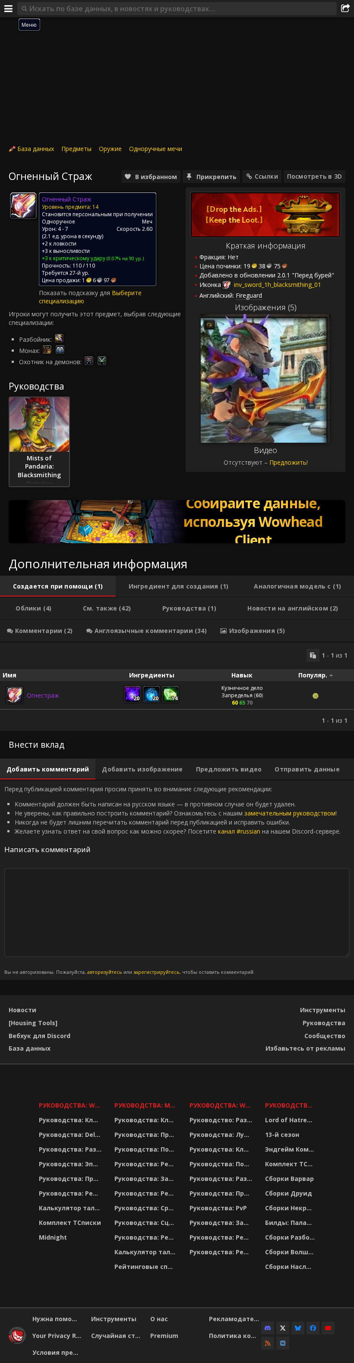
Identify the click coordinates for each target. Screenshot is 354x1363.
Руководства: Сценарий (146, 1222)
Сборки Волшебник (291, 1252)
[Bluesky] (297, 1328)
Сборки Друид (288, 1193)
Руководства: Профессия (71, 1178)
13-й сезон (282, 1134)
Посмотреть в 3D (314, 176)
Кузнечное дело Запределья (242, 691)
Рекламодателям (235, 1319)
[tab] (58, 586)
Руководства (324, 1023)
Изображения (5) (266, 307)
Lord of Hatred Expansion (291, 1120)
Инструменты (322, 1010)
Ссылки (266, 176)
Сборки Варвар (289, 1178)
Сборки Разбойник (291, 1237)
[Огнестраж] (14, 695)
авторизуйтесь (104, 972)
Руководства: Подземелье (146, 1149)
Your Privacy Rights (58, 1336)
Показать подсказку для (75, 293)
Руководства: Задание (146, 1178)
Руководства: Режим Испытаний (146, 1237)
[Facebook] (313, 1328)
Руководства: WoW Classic (222, 1105)
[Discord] (267, 1328)
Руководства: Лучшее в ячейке (222, 1134)
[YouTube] (328, 1328)
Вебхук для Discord (39, 1036)
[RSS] (267, 1343)
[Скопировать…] (313, 655)
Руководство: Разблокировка (222, 1120)
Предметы (76, 149)
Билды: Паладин (291, 1222)
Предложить (288, 462)
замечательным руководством (289, 813)
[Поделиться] (345, 8)
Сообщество (324, 1036)
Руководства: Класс (71, 1120)
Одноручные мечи (155, 149)
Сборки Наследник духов (291, 1266)
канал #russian (239, 831)
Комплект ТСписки (70, 1222)
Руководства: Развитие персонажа (71, 1149)
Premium (164, 1336)
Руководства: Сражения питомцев (146, 1208)
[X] (282, 1328)
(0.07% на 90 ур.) (124, 258)
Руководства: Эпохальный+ (71, 1164)
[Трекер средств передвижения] (177, 521)
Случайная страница (117, 1336)
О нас (159, 1319)
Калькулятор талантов (71, 1208)
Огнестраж (43, 695)
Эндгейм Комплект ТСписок (291, 1149)
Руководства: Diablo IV (291, 1105)
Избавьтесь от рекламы (305, 1048)
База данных (35, 149)
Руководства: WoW (71, 1105)
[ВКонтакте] (282, 1343)
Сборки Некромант (291, 1208)
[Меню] (8, 8)
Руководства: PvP (218, 1208)
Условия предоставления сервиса (58, 1352)
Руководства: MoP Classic (146, 1105)
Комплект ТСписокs (291, 1164)
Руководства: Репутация (146, 1193)
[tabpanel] (177, 686)
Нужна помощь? (58, 1319)
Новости (22, 1010)
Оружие (110, 149)
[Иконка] (23, 205)
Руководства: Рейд (70, 1193)
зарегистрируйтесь (156, 972)
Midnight (53, 1237)
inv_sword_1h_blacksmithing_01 (276, 284)
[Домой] (17, 1342)
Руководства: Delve (70, 1134)
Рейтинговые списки (146, 1266)
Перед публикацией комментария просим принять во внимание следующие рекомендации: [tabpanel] (172, 880)
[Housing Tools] (33, 1023)
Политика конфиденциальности (235, 1336)
